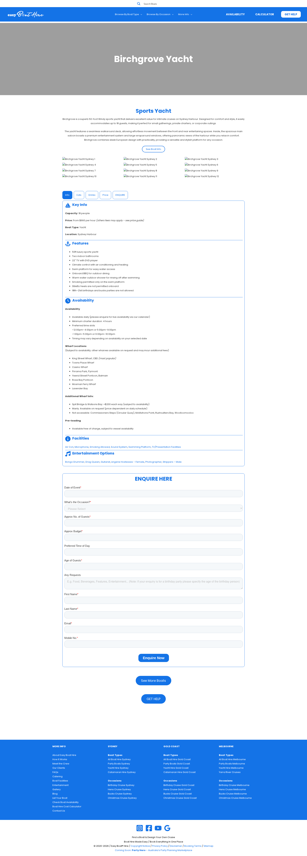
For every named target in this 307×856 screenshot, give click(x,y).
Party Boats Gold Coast (176, 763)
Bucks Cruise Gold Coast (177, 793)
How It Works (59, 759)
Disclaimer (176, 846)
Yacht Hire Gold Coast (175, 768)
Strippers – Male (172, 462)
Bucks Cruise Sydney (120, 793)
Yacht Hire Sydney (118, 768)
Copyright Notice (140, 846)
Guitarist (105, 462)
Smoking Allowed (100, 447)
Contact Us (58, 810)
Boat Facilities (60, 780)
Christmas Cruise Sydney (122, 798)
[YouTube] (158, 828)
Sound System (119, 447)
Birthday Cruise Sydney (121, 785)
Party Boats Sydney (119, 763)
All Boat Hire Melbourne (232, 759)
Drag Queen (92, 462)
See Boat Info (153, 149)
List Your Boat (59, 798)
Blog (55, 793)
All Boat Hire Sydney (119, 759)
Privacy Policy (160, 846)
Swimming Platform (139, 447)
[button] (140, 14)
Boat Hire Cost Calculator (66, 806)
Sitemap (208, 846)
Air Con (69, 447)
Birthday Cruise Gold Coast (178, 785)
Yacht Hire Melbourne (231, 768)
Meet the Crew (60, 763)
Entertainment (60, 785)
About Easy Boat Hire (64, 755)
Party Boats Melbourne (232, 763)
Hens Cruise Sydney (119, 789)
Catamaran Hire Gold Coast (179, 772)
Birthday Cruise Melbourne (234, 785)
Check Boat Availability (65, 802)
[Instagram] (139, 828)
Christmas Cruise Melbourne (235, 798)
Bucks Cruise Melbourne (233, 793)
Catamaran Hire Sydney (122, 772)
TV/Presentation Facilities (166, 447)
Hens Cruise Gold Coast (177, 789)
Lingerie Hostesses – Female (127, 462)
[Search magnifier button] (139, 4)
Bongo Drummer (74, 462)
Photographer (153, 462)
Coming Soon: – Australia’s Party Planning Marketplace (153, 850)
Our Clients (58, 768)
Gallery (56, 789)
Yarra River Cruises (230, 772)
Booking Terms (192, 846)
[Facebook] (148, 828)
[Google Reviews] (167, 828)
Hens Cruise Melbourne (232, 789)
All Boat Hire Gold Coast (177, 759)
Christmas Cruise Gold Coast (180, 798)
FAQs (55, 772)
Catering (57, 776)
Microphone (82, 447)
